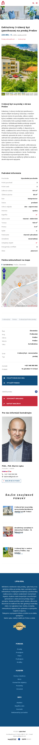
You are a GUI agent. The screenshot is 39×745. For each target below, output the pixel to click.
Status (4, 203)
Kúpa (19, 656)
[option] (19, 13)
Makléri (19, 703)
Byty (19, 679)
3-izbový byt (22, 39)
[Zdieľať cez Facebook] (36, 391)
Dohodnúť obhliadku (14, 398)
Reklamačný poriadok (19, 712)
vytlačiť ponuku (13, 383)
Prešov (14, 319)
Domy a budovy (19, 676)
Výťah (3, 231)
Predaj (19, 649)
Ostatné (19, 689)
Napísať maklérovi (13, 404)
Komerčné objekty (19, 682)
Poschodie (5, 178)
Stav (3, 199)
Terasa (4, 223)
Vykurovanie (6, 219)
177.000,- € (18, 554)
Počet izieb (5, 187)
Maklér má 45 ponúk (12, 481)
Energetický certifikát (9, 247)
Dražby (19, 662)
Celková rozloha (7, 191)
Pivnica (4, 227)
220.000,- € (14, 35)
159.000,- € (18, 533)
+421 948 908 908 (10, 474)
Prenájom (19, 652)
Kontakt (19, 709)
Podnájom (19, 659)
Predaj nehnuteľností (8, 39)
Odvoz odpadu (7, 207)
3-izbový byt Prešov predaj (27, 319)
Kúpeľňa (4, 215)
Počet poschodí (7, 183)
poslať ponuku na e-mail (15, 378)
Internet (4, 211)
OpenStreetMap (32, 306)
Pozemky (19, 686)
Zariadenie (5, 239)
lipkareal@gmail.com (11, 476)
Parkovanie (5, 235)
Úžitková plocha (7, 195)
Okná (3, 251)
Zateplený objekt (7, 243)
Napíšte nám (19, 706)
